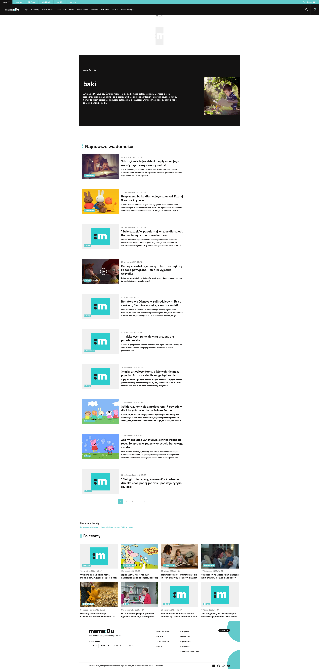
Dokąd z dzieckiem (106, 527)
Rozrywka (73, 2)
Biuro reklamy (162, 631)
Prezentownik (82, 9)
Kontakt (159, 646)
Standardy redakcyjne (189, 651)
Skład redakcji (162, 641)
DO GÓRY (223, 630)
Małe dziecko (47, 9)
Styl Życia (105, 9)
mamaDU (6, 2)
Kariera (159, 636)
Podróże (115, 9)
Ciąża (26, 9)
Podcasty (94, 9)
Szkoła (71, 9)
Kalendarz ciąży (127, 9)
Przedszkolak (60, 9)
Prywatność (185, 641)
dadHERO (60, 2)
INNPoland (32, 2)
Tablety (124, 527)
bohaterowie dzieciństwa (89, 527)
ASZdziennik (46, 2)
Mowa (131, 527)
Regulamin (185, 646)
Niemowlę (35, 9)
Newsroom (185, 636)
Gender (117, 527)
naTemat (19, 2)
